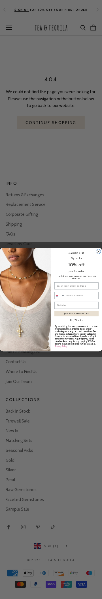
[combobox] (59, 295)
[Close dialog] (98, 251)
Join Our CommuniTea (76, 313)
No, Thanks (76, 320)
